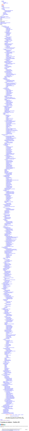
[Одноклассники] (1, 424)
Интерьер (16, 414)
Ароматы (22, 414)
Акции (4, 9)
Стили (4, 3)
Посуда (13, 414)
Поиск (1, 18)
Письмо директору (5, 14)
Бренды (3, 5)
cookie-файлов (11, 430)
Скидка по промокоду (7, 11)
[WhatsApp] (3, 424)
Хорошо (26, 429)
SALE (2, 4)
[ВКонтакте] (0, 424)
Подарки (3, 6)
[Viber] (2, 424)
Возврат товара (5, 13)
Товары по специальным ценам (9, 10)
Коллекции (4, 2)
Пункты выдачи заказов (6, 7)
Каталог (3, 1)
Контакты (3, 8)
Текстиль (19, 414)
